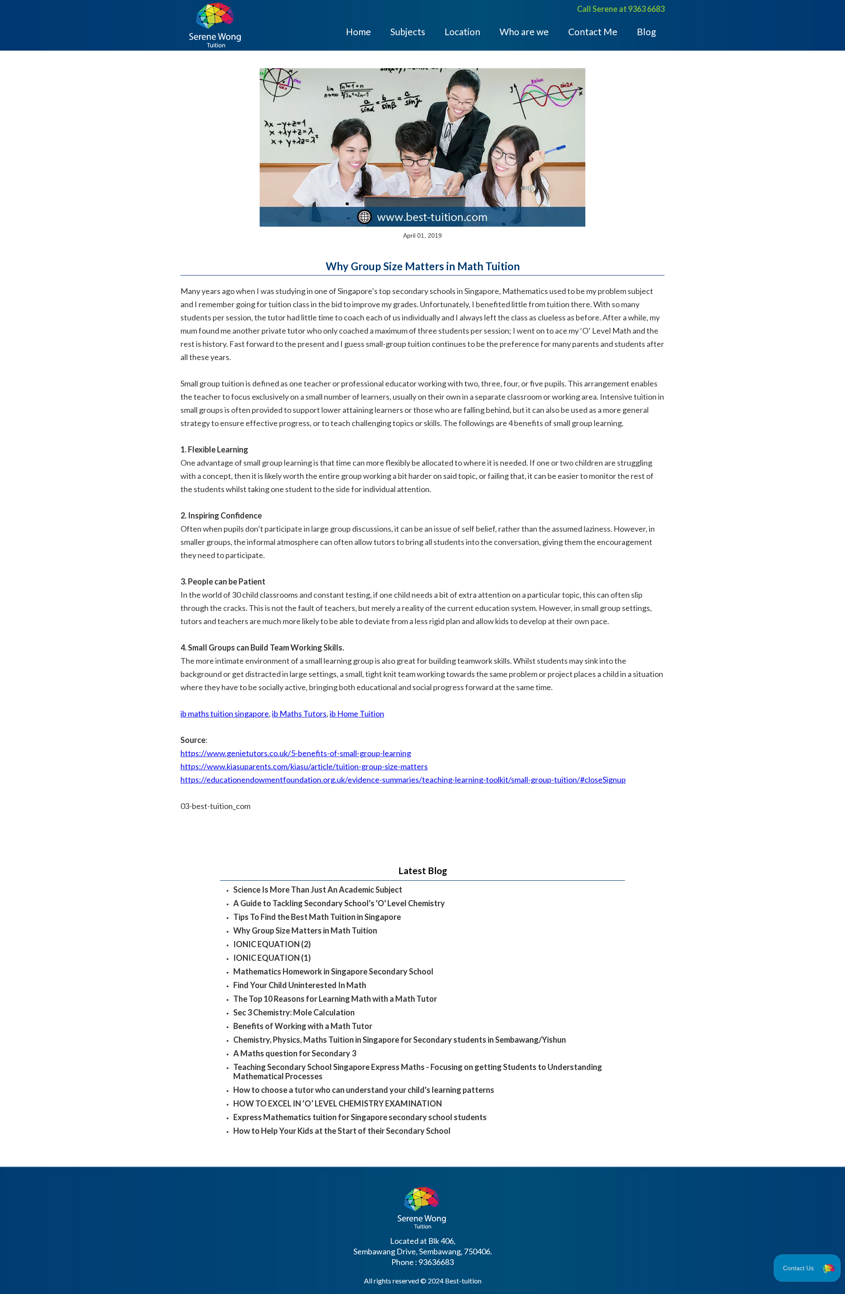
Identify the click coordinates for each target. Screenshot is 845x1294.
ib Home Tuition (357, 713)
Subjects (407, 31)
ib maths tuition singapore (224, 713)
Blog (646, 31)
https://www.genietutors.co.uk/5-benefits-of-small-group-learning (295, 753)
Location (462, 31)
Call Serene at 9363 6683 (621, 9)
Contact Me (592, 31)
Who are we (524, 31)
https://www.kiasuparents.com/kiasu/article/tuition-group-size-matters (304, 766)
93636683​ (436, 1262)
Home (358, 31)
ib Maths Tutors (299, 713)
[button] (807, 1268)
